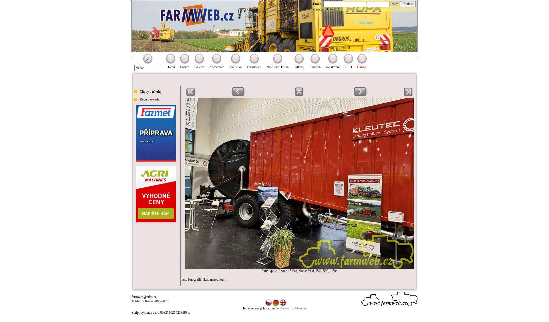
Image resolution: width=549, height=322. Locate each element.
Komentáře (216, 67)
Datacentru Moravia (293, 308)
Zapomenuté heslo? (326, 9)
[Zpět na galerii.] (299, 95)
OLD (348, 67)
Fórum (184, 67)
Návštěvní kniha (277, 67)
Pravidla (315, 67)
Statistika (235, 67)
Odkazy (299, 67)
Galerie (199, 67)
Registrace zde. (150, 99)
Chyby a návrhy (151, 92)
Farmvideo (254, 67)
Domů (170, 67)
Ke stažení (333, 67)
